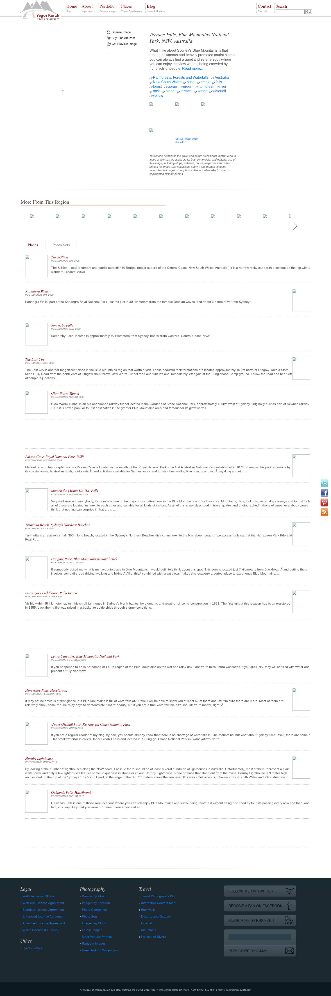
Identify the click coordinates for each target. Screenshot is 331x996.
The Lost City (34, 359)
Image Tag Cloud (94, 923)
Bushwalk (148, 909)
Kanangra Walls (36, 291)
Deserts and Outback (156, 916)
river (222, 86)
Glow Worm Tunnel (65, 393)
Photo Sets (61, 244)
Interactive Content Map (158, 903)
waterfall (219, 91)
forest (157, 86)
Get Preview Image (124, 44)
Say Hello (264, 8)
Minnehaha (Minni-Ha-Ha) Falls (74, 490)
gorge (172, 86)
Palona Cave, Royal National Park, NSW (54, 456)
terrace (186, 91)
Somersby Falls (62, 325)
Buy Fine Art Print (123, 38)
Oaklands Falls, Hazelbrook (71, 792)
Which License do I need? (41, 930)
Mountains (148, 930)
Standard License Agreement (43, 909)
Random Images (94, 943)
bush (191, 82)
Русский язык (32, 948)
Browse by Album (94, 896)
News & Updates (156, 8)
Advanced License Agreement (44, 923)
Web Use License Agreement (43, 903)
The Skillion (59, 257)
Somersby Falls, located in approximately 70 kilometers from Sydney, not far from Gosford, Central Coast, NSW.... (132, 336)
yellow (158, 95)
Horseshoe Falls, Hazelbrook (46, 690)
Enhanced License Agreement (44, 916)
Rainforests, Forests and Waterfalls (181, 77)
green (187, 86)
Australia (222, 77)
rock (156, 91)
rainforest (205, 86)
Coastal (146, 923)
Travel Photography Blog (158, 896)
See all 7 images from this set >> (186, 140)
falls (218, 82)
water (202, 91)
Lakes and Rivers (153, 936)
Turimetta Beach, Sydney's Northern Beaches (57, 524)
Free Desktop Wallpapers (100, 950)
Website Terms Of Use (38, 896)
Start (71, 8)
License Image (121, 32)
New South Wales (167, 82)
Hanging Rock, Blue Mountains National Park (84, 558)
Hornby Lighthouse (39, 758)
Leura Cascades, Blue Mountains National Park (85, 656)
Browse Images (108, 8)
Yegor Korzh (88, 8)
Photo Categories (94, 909)
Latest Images (92, 930)
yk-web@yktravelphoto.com (237, 990)
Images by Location (96, 903)
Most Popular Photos (97, 936)
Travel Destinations (131, 8)
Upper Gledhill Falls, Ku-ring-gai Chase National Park (90, 724)
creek (205, 82)
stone (170, 91)
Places (33, 244)
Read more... (192, 68)
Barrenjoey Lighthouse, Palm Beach (51, 592)
